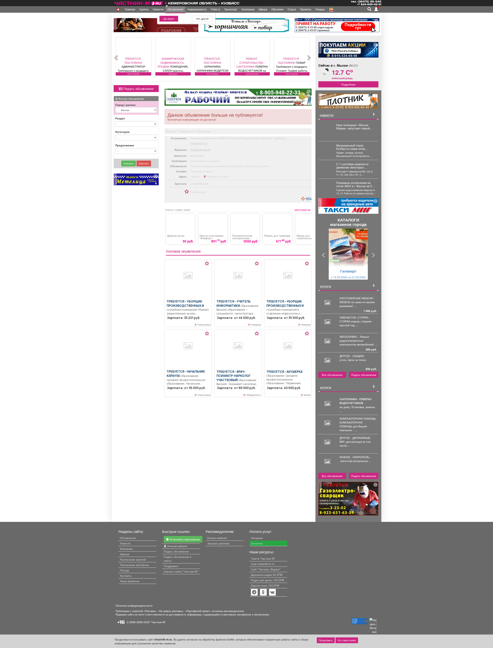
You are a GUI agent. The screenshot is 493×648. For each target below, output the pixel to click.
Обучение (277, 9)
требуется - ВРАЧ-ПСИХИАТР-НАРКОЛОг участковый (233, 376)
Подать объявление (137, 88)
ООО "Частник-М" (154, 622)
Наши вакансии (129, 581)
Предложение (124, 145)
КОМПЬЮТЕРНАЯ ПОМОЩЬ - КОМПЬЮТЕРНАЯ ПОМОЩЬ (359, 422)
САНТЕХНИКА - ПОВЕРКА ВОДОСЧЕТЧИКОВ (355, 401)
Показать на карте (217, 176)
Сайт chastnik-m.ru (262, 564)
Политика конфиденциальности (134, 605)
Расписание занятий (133, 559)
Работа (215, 9)
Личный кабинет (177, 546)
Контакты (126, 576)
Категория (122, 132)
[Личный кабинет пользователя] (376, 9)
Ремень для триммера (277, 235)
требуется (198, 144)
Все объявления (332, 375)
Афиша (262, 9)
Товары (320, 9)
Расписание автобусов (134, 565)
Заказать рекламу (218, 543)
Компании (247, 9)
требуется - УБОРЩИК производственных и (185, 303)
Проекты (305, 9)
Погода (124, 570)
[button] (322, 254)
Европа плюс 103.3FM (265, 585)
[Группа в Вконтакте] (272, 592)
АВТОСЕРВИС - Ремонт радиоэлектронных (354, 338)
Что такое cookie (347, 640)
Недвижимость (197, 9)
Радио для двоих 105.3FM (267, 580)
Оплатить (257, 543)
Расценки (257, 538)
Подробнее (348, 84)
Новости (158, 9)
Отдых (292, 9)
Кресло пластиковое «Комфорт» (211, 237)
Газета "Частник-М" (263, 558)
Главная (130, 9)
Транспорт (230, 9)
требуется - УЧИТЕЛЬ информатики (233, 303)
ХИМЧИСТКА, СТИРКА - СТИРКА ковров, (355, 319)
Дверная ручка (175, 235)
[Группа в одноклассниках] (254, 592)
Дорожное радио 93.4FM (266, 575)
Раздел (120, 118)
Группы (144, 9)
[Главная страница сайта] (139, 2)
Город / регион (125, 104)
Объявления (175, 9)
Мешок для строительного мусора (310, 237)
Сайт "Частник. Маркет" (266, 569)
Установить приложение (184, 539)
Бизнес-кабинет (217, 538)
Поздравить (171, 566)
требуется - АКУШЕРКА (284, 372)
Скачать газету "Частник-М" (181, 571)
